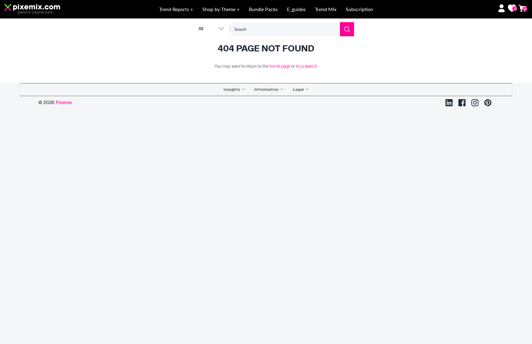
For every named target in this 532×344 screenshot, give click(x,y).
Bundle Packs (263, 9)
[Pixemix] (57, 9)
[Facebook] (461, 102)
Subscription (359, 9)
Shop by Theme (219, 9)
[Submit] (347, 29)
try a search (306, 66)
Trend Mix (326, 9)
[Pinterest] (487, 102)
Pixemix (64, 102)
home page (279, 66)
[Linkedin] (449, 102)
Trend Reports (174, 9)
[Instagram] (474, 102)
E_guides (296, 9)
